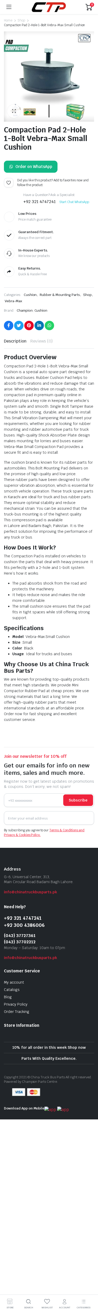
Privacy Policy (15, 1004)
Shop (21, 20)
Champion (25, 310)
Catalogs (12, 989)
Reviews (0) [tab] (41, 341)
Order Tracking (16, 1011)
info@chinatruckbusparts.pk (30, 892)
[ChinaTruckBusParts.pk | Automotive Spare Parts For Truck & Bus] (48, 7)
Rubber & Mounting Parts (60, 295)
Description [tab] (15, 341)
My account (14, 982)
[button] (13, 111)
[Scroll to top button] (89, 1288)
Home (8, 20)
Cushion (30, 295)
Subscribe (78, 800)
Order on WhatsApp (33, 166)
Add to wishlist (8, 182)
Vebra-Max (13, 301)
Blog (8, 997)
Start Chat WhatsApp (74, 202)
